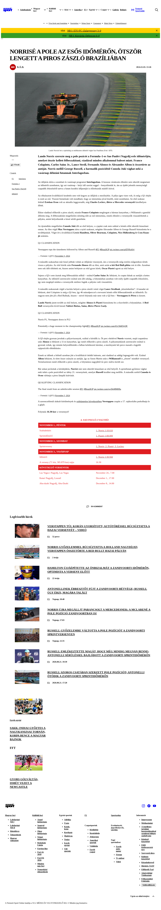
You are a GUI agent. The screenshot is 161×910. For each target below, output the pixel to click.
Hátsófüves (14, 831)
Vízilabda (94, 846)
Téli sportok (67, 850)
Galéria (115, 10)
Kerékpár (68, 832)
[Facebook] (148, 805)
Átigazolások (15, 835)
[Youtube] (154, 805)
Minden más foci (40, 865)
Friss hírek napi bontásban (58, 23)
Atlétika (67, 820)
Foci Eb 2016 (40, 859)
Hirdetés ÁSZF (147, 866)
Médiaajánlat (147, 823)
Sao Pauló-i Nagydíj (19, 189)
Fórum (119, 855)
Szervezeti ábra (147, 853)
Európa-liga (42, 849)
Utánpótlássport (121, 23)
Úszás (66, 823)
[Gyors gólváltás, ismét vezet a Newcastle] (29, 770)
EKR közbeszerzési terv (147, 847)
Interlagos (22, 179)
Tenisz (67, 839)
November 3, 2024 (62, 256)
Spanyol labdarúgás (42, 826)
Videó (118, 862)
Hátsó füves (108, 23)
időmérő (15, 194)
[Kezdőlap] (7, 10)
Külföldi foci (37, 815)
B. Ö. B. (20, 67)
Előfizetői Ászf (147, 869)
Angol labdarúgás (42, 821)
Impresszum (146, 820)
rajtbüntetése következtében (89, 401)
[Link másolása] (13, 159)
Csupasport (97, 23)
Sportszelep (116, 815)
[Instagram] (143, 805)
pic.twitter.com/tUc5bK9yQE (114, 326)
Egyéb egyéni (15, 720)
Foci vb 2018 (40, 853)
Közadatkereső (147, 862)
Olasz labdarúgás (42, 832)
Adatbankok (25, 10)
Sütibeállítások (148, 885)
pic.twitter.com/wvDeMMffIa (107, 389)
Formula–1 (16, 184)
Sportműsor (74, 23)
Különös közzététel (145, 858)
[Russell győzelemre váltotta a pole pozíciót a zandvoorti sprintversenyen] (27, 641)
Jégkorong (94, 837)
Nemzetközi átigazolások (42, 870)
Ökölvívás (68, 836)
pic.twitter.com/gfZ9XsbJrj (122, 249)
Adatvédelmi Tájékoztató (146, 874)
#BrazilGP (104, 249)
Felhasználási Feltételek (147, 880)
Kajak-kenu (67, 828)
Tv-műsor (120, 858)
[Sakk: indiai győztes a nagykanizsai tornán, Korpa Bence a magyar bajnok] (29, 714)
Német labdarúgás (42, 838)
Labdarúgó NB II (15, 826)
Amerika (78, 10)
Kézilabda (94, 830)
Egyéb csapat (92, 851)
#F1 (97, 249)
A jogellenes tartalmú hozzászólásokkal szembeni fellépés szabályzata (148, 831)
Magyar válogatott (14, 839)
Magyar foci (10, 815)
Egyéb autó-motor (118, 849)
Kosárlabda (95, 833)
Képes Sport (86, 23)
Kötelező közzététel (145, 840)
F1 (85, 10)
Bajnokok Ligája (41, 844)
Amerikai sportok (94, 841)
